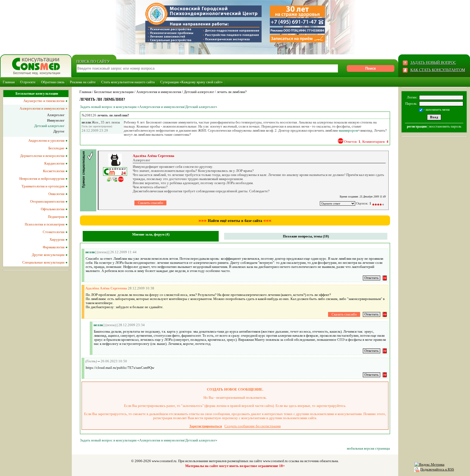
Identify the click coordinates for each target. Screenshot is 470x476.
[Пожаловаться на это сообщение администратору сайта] (340, 141)
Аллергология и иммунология (158, 92)
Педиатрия (56, 217)
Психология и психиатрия (44, 224)
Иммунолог (55, 120)
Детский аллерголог (199, 92)
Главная (9, 82)
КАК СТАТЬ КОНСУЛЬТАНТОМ (437, 70)
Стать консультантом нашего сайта (128, 82)
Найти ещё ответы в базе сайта (235, 221)
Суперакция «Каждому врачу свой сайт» (191, 82)
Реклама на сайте (83, 82)
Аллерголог (55, 115)
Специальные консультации (43, 262)
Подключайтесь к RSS (437, 469)
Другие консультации (48, 255)
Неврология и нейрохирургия (41, 179)
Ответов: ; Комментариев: (366, 142)
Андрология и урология (46, 140)
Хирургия (57, 239)
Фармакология (53, 247)
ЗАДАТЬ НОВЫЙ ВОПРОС (433, 63)
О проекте (28, 82)
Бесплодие (56, 148)
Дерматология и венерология (42, 156)
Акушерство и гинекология (43, 101)
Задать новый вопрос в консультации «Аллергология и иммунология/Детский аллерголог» (148, 107)
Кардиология (54, 163)
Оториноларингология (47, 201)
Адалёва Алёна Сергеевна (153, 156)
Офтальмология (52, 209)
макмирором (348, 130)
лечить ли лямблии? (232, 92)
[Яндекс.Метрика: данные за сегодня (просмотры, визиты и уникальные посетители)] (429, 464)
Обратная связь (52, 82)
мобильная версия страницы (368, 448)
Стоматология (53, 232)
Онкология (56, 194)
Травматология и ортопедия (42, 186)
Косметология (53, 171)
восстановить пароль (445, 126)
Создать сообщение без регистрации (252, 426)
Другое (58, 131)
